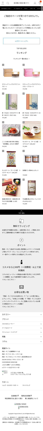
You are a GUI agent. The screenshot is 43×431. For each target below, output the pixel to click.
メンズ (38, 8)
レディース (32, 8)
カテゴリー (6, 314)
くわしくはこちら (8, 279)
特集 (3, 336)
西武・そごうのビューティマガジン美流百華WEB (16, 357)
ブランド (5, 319)
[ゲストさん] (35, 3)
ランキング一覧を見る (20, 59)
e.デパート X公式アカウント (10, 367)
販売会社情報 (25, 396)
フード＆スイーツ (18, 8)
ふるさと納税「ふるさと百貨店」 (11, 365)
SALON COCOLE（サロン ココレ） (12, 359)
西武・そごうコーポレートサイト (11, 354)
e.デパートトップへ (21, 41)
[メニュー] (3, 3)
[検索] (8, 3)
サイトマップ (26, 385)
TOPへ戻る (22, 213)
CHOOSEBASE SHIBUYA (9, 362)
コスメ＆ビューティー (6, 8)
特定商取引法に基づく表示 (13, 398)
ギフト (26, 8)
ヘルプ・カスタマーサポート (10, 385)
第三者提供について (31, 398)
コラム (4, 341)
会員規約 (14, 396)
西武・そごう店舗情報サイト (10, 351)
